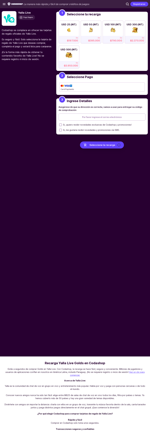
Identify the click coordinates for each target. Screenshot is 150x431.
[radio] (69, 31)
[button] (127, 4)
